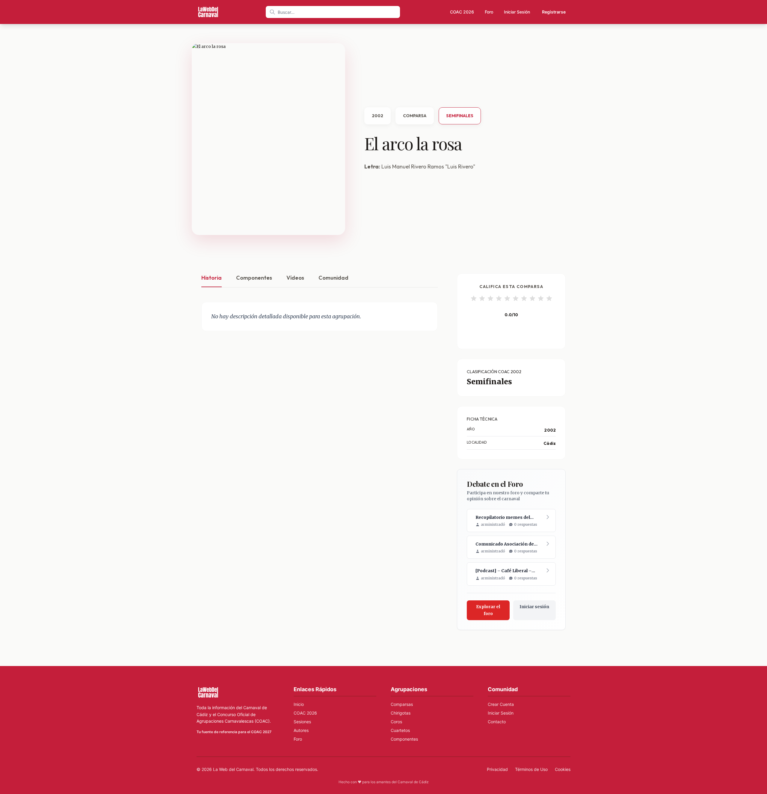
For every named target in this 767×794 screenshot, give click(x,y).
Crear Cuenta (501, 704)
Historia (211, 277)
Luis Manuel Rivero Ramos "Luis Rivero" (428, 166)
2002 (377, 115)
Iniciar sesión (534, 606)
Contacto (497, 721)
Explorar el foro (488, 610)
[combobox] (333, 12)
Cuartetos (400, 730)
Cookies (562, 769)
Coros (396, 721)
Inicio (299, 704)
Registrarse (554, 11)
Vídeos (295, 277)
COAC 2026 (462, 11)
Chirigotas (400, 712)
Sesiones (302, 721)
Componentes (254, 277)
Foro (489, 11)
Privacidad (497, 769)
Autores (301, 730)
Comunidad (333, 277)
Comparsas (402, 704)
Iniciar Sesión (517, 11)
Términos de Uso (531, 769)
